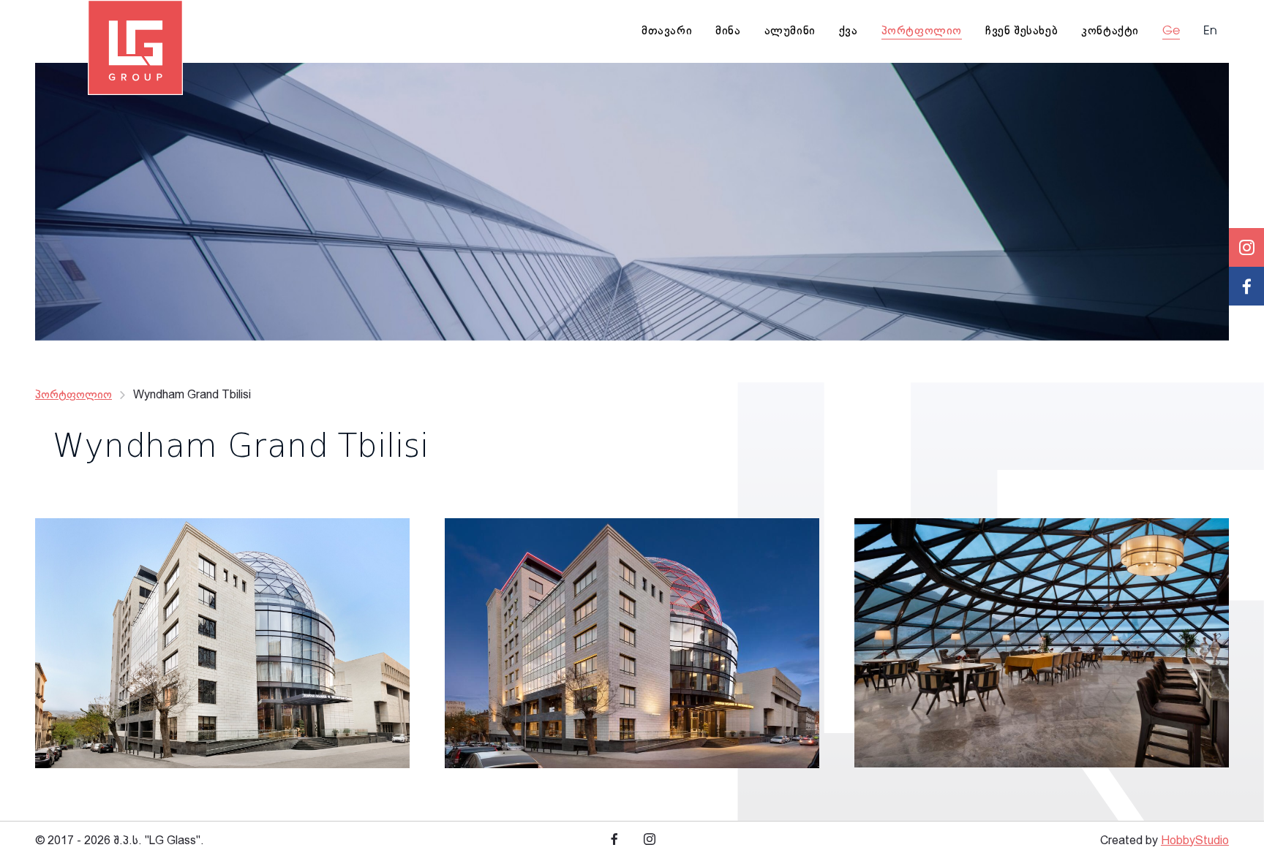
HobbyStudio (1195, 840)
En (1210, 31)
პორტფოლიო (73, 395)
